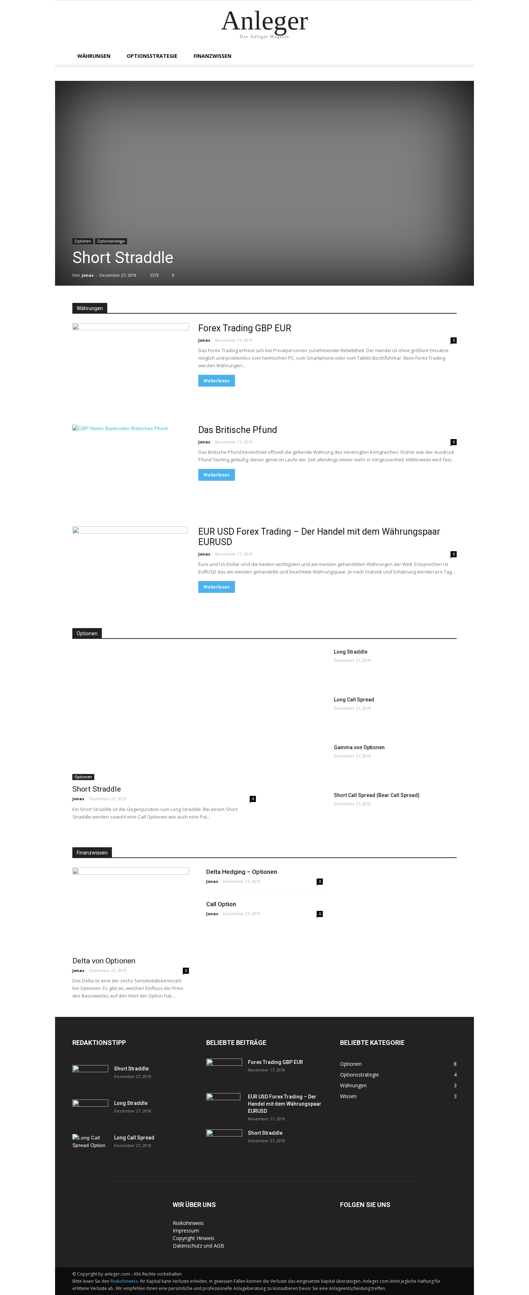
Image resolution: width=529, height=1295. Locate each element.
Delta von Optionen (103, 961)
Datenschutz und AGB (198, 1245)
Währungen (93, 55)
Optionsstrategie (152, 55)
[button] (448, 56)
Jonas (88, 275)
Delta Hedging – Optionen (241, 871)
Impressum (186, 1230)
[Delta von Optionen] (130, 909)
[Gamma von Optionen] (300, 763)
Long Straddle (350, 652)
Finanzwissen (212, 55)
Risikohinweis (188, 1223)
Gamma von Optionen (359, 747)
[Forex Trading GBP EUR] (130, 365)
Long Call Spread (354, 699)
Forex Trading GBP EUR (244, 328)
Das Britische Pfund (237, 430)
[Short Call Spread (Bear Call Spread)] (300, 811)
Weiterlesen (217, 380)
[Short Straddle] (164, 714)
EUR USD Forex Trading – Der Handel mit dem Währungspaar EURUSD (284, 1104)
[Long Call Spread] (300, 715)
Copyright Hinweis (193, 1238)
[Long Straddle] (300, 667)
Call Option (221, 904)
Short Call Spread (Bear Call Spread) (377, 795)
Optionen (82, 241)
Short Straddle (122, 257)
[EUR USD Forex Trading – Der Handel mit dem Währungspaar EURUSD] (129, 568)
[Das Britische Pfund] (130, 463)
